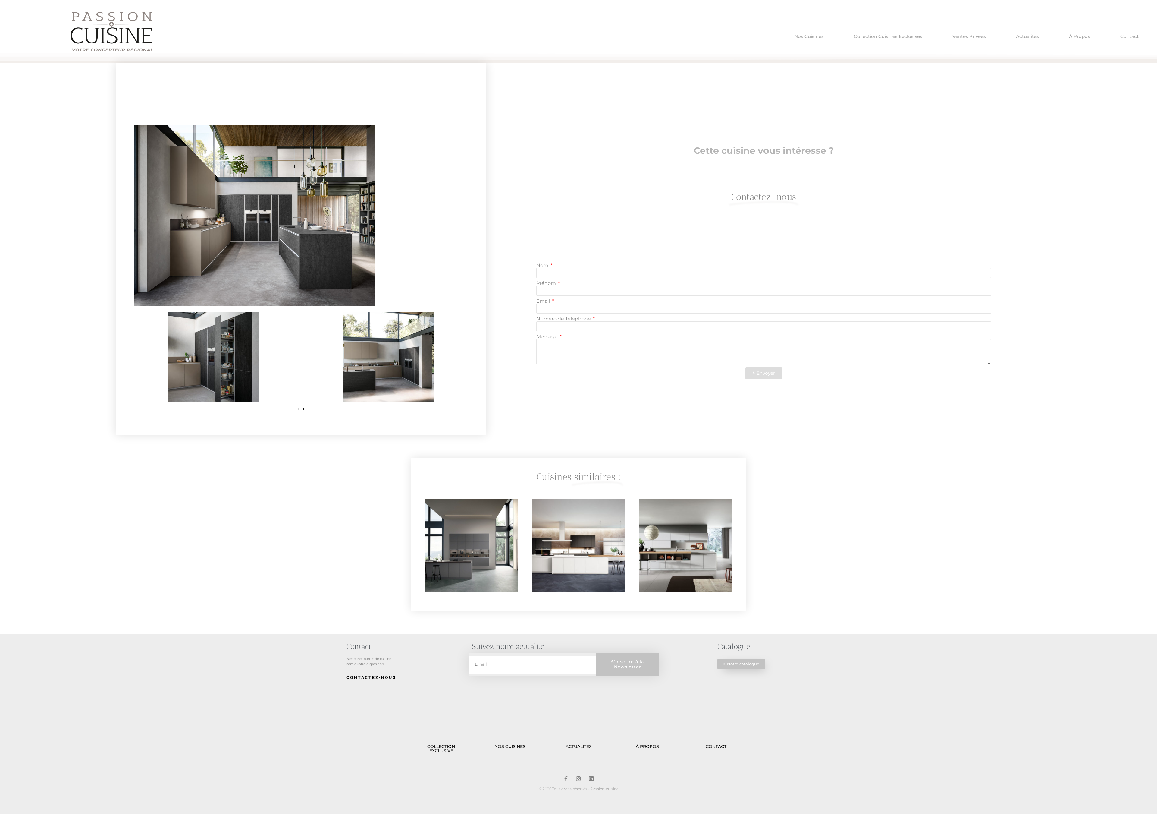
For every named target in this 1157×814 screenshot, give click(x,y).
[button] (298, 409)
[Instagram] (578, 778)
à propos (647, 746)
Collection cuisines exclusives (888, 36)
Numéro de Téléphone (564, 319)
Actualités (1027, 36)
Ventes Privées (969, 36)
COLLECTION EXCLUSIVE (441, 748)
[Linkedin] (591, 778)
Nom (543, 265)
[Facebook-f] (566, 778)
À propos (1079, 36)
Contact (1129, 36)
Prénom (546, 283)
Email (543, 301)
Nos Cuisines (509, 746)
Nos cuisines (809, 36)
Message (547, 336)
